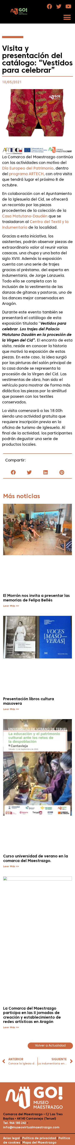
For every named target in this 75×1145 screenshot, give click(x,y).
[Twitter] (59, 6)
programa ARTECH (26, 174)
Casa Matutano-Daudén (25, 216)
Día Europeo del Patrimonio (28, 168)
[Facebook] (49, 6)
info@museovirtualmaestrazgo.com (31, 1127)
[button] (67, 17)
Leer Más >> (11, 606)
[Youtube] (68, 6)
